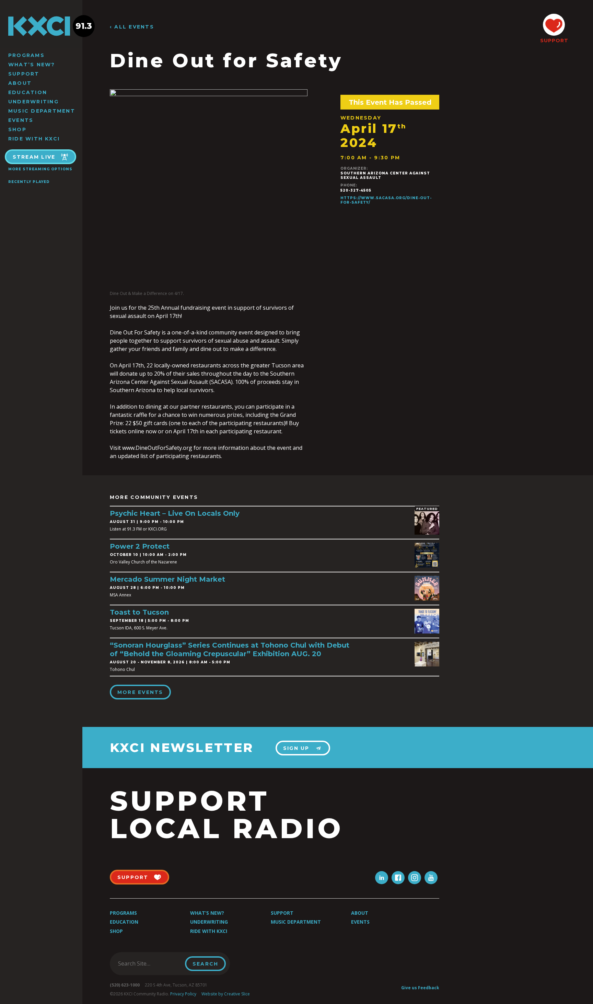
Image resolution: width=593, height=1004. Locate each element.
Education (27, 92)
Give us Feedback (420, 988)
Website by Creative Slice (225, 994)
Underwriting (33, 102)
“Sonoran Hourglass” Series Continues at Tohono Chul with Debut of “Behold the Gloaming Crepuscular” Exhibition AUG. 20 (229, 649)
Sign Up (296, 748)
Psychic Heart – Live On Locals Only (175, 513)
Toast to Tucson (139, 612)
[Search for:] (149, 963)
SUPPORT (554, 40)
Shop (17, 129)
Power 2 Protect (140, 546)
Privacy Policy (183, 994)
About (20, 83)
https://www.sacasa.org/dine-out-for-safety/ (386, 200)
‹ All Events (132, 27)
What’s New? (31, 64)
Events (20, 120)
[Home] (41, 26)
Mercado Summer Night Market (167, 579)
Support (23, 74)
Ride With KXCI (34, 139)
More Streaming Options (40, 169)
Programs (26, 55)
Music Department (41, 111)
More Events (140, 692)
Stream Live (34, 157)
